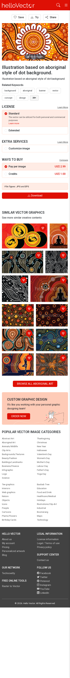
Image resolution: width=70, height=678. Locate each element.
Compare (63, 160)
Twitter (43, 577)
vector (55, 90)
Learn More (62, 107)
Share (52, 17)
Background (10, 90)
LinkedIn (44, 592)
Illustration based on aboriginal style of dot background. (56, 259)
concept (8, 98)
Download (36, 195)
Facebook (45, 573)
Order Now (18, 416)
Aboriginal (27, 90)
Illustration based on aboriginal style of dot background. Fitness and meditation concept (17, 362)
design (22, 98)
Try (37, 17)
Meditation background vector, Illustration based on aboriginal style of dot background (57, 236)
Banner (42, 90)
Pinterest (44, 581)
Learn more (14, 123)
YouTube (44, 588)
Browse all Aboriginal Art (35, 383)
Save (21, 17)
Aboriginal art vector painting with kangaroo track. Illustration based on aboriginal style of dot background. (22, 259)
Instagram (45, 585)
